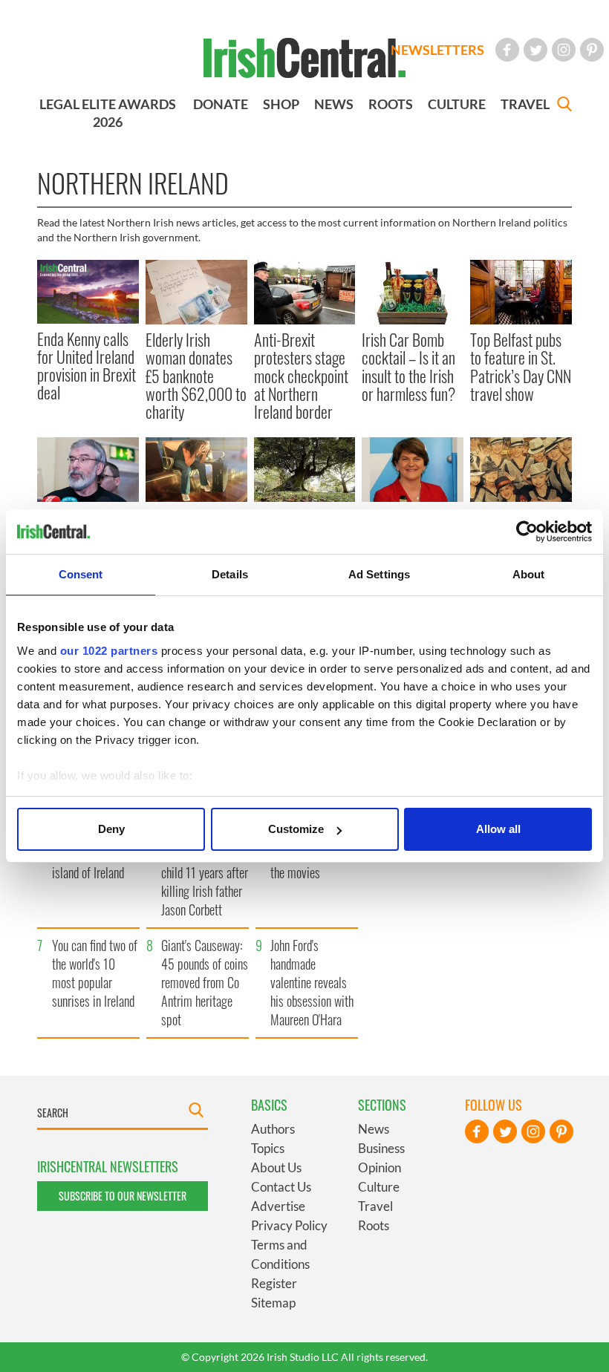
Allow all (498, 829)
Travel (375, 1206)
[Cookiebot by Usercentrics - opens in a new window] (527, 531)
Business (381, 1148)
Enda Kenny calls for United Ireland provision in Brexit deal (86, 366)
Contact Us (281, 1187)
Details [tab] (230, 574)
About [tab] (528, 574)
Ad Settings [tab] (379, 574)
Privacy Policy (289, 1225)
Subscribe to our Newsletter (122, 1195)
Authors (273, 1129)
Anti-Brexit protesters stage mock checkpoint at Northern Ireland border (301, 375)
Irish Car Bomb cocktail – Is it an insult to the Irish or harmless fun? (408, 366)
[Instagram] (564, 50)
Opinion (379, 1167)
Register (274, 1283)
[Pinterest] (592, 50)
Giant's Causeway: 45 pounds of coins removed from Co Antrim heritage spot (204, 982)
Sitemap (273, 1302)
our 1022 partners (109, 650)
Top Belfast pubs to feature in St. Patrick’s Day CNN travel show (520, 366)
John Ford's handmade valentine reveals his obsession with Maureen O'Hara (312, 982)
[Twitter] (535, 50)
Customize (296, 829)
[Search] (564, 106)
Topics (267, 1148)
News (373, 1129)
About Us (276, 1167)
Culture (379, 1187)
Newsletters (437, 50)
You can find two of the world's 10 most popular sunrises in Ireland (94, 973)
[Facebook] (507, 50)
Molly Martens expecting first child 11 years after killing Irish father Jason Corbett (204, 873)
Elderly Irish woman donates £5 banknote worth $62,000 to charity (196, 375)
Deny (111, 829)
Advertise (278, 1206)
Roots (373, 1225)
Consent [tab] (81, 574)
